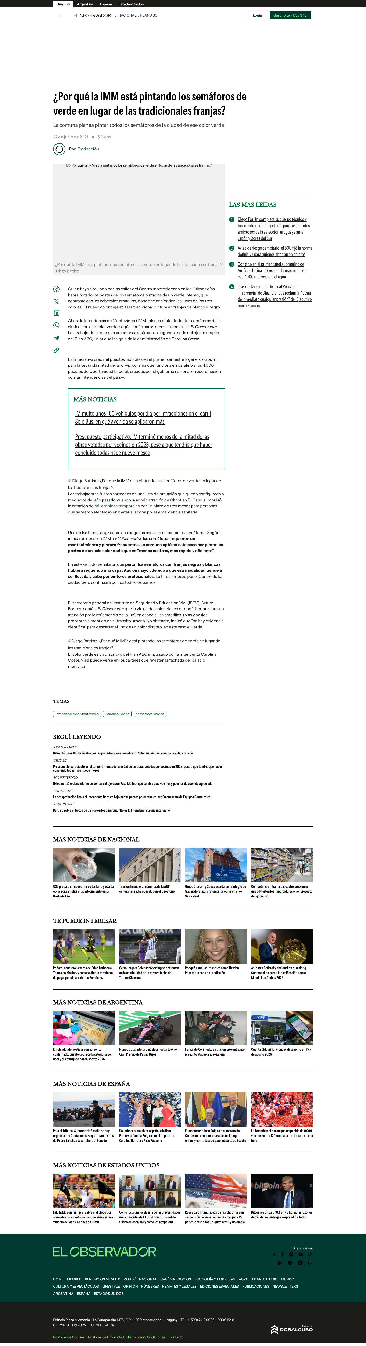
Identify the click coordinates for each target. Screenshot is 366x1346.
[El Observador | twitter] (274, 1254)
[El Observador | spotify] (290, 1262)
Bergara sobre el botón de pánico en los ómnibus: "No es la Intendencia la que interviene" (112, 810)
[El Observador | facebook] (282, 1254)
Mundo (287, 1279)
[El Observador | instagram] (291, 1254)
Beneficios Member (102, 1279)
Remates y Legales (179, 1286)
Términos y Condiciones (146, 1337)
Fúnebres (150, 1286)
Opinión (130, 1286)
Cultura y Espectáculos (76, 1286)
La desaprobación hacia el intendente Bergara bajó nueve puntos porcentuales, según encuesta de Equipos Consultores (131, 797)
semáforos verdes (150, 714)
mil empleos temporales (117, 506)
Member (74, 1279)
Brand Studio (265, 1279)
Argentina (85, 4)
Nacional (127, 15)
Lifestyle (111, 1286)
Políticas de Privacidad (106, 1337)
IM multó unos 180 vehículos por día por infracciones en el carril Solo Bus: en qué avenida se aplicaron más (123, 753)
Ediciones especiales (219, 1286)
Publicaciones (255, 1286)
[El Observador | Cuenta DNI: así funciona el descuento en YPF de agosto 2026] (282, 1044)
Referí (130, 1279)
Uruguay (63, 4)
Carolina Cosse (117, 714)
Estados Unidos (131, 4)
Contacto (176, 1337)
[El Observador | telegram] (300, 1262)
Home (58, 1279)
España (106, 4)
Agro (244, 1279)
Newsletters (285, 1286)
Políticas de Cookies (69, 1337)
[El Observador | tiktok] (310, 1254)
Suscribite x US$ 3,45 (290, 15)
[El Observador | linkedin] (279, 1262)
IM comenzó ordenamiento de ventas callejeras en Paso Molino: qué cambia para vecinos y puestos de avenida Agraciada (132, 784)
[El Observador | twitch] (310, 1262)
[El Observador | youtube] (301, 1254)
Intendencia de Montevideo (77, 714)
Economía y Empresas (214, 1279)
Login (257, 15)
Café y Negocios (175, 1279)
